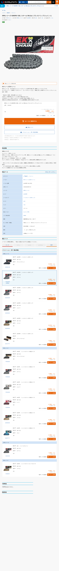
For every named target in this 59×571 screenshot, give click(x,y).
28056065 (7, 328)
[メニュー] (53, 2)
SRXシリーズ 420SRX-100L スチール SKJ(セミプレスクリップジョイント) (22, 497)
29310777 (7, 343)
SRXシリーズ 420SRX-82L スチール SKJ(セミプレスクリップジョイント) (22, 555)
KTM (28, 211)
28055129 (7, 267)
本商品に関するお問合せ (50, 171)
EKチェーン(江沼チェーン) (29, 179)
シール (51, 17)
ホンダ (25, 211)
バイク (3, 12)
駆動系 (8, 12)
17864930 (7, 361)
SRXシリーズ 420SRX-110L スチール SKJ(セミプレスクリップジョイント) (22, 511)
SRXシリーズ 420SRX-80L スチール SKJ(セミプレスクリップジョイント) (22, 540)
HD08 (25, 215)
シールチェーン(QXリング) (29, 197)
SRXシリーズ (20, 17)
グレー (9, 19)
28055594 (7, 313)
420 (36, 17)
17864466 (7, 392)
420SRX (29, 17)
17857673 (7, 456)
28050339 (7, 297)
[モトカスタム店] (2, 5)
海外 (52, 245)
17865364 (7, 407)
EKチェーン (9, 17)
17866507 (7, 473)
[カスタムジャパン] (9, 2)
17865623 (7, 376)
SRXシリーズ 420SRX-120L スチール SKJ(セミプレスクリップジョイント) (22, 526)
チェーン (14, 12)
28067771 (7, 438)
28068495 (7, 422)
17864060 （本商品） (7, 282)
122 (42, 17)
